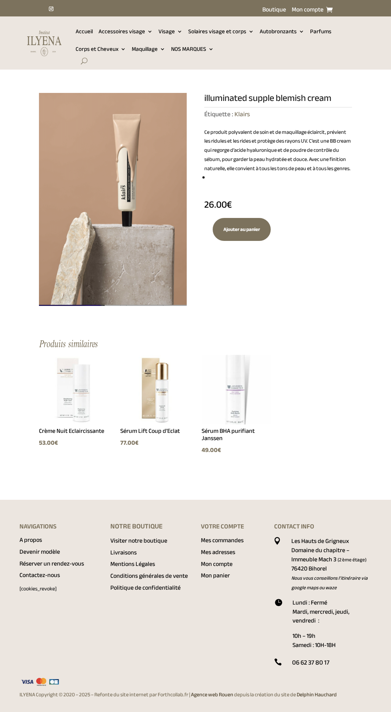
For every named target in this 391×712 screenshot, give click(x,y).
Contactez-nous (39, 575)
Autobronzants (278, 31)
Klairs (242, 114)
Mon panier (215, 575)
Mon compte (307, 11)
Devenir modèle (39, 552)
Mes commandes (222, 540)
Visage (166, 31)
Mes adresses (218, 552)
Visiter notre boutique (138, 540)
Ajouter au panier (241, 229)
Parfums (320, 31)
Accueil (84, 31)
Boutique (274, 11)
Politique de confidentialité (145, 587)
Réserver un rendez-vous (51, 563)
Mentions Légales (132, 564)
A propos (30, 540)
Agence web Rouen (212, 694)
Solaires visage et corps (217, 31)
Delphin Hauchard (317, 694)
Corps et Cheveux (97, 49)
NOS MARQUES (188, 49)
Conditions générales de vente (149, 576)
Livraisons (123, 552)
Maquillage (145, 49)
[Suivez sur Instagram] (51, 8)
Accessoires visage (122, 31)
